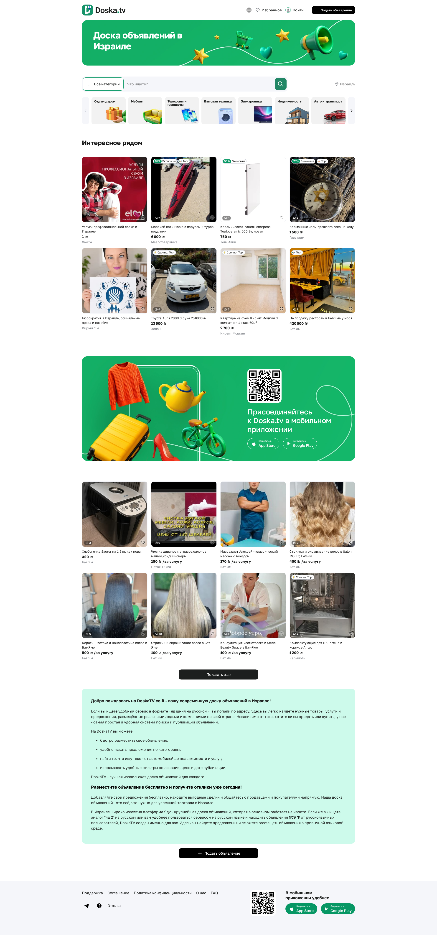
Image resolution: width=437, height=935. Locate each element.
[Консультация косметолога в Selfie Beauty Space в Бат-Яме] (253, 616)
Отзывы (114, 905)
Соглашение (118, 893)
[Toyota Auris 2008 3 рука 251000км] (184, 289)
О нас (201, 893)
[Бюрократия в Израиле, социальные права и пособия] (114, 289)
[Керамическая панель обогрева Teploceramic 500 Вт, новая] (253, 200)
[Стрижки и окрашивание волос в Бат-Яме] (184, 616)
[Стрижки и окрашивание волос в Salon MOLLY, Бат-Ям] (322, 525)
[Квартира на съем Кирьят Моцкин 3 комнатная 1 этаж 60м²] (253, 292)
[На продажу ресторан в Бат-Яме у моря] (322, 289)
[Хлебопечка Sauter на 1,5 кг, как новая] (114, 523)
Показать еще (218, 674)
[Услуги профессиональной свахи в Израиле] (114, 200)
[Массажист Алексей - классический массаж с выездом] (253, 525)
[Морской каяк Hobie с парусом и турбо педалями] (184, 200)
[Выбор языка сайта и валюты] (249, 10)
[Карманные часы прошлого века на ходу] (322, 198)
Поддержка (92, 893)
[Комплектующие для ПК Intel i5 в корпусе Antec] (322, 616)
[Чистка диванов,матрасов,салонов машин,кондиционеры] (184, 525)
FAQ (214, 893)
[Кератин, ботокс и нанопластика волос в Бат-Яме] (114, 616)
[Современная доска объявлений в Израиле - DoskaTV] (104, 10)
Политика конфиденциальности (163, 893)
